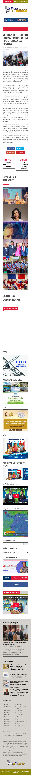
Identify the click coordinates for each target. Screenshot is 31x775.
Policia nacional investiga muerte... (24, 165)
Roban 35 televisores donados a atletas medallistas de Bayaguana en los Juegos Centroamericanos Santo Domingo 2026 (19, 668)
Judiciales (20, 717)
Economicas (20, 710)
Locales (6, 719)
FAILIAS (19, 712)
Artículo (19, 704)
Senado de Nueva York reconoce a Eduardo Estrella (14, 643)
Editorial (6, 712)
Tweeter (20, 148)
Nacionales (7, 721)
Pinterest (21, 152)
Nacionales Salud (22, 721)
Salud (18, 723)
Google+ (11, 152)
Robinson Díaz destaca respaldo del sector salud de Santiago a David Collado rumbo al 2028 (19, 674)
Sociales (7, 726)
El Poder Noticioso (18, 771)
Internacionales (9, 717)
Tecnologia (20, 726)
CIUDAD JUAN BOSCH (21, 707)
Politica (6, 723)
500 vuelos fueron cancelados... (8, 164)
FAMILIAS (7, 715)
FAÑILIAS (20, 715)
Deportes (7, 710)
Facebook (11, 148)
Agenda (6, 704)
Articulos (7, 706)
